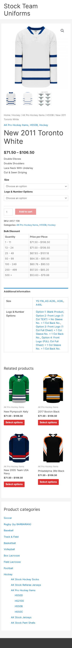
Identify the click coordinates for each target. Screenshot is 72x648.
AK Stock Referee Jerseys (26, 585)
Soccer (8, 518)
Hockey (8, 574)
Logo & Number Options (18, 191)
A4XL (39, 304)
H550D (19, 595)
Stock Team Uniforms (21, 9)
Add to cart (25, 211)
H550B (19, 606)
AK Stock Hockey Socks (25, 579)
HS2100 (19, 600)
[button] (62, 30)
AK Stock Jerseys (21, 617)
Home (7, 115)
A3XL (60, 301)
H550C (19, 611)
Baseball (8, 530)
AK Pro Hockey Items (23, 590)
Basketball (10, 543)
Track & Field (11, 536)
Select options (14, 422)
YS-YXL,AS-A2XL (46, 301)
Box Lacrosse (12, 555)
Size (6, 179)
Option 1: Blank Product (49, 311)
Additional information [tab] (17, 291)
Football (8, 568)
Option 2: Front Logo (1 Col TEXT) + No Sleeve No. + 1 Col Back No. (49, 319)
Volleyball (9, 549)
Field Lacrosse (12, 561)
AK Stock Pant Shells (23, 622)
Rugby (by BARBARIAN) (17, 524)
